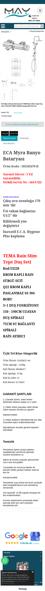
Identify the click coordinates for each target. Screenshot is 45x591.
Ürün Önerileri (8, 143)
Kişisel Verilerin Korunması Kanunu (14, 582)
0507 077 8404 (34, 20)
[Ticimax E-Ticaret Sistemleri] (22, 589)
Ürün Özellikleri (9, 138)
